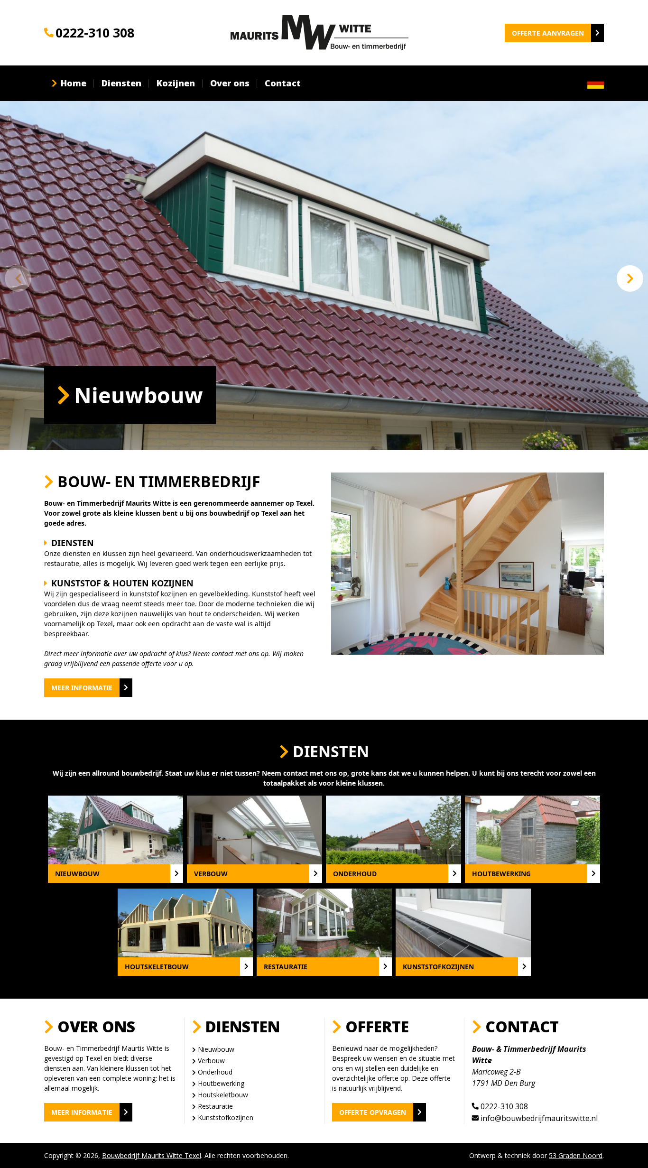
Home (73, 83)
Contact (283, 83)
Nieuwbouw (216, 1049)
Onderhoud (215, 1071)
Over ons (230, 83)
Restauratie (215, 1106)
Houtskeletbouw (223, 1094)
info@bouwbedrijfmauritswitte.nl (539, 1118)
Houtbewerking (221, 1083)
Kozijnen (176, 83)
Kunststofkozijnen (225, 1117)
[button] (630, 278)
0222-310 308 (95, 32)
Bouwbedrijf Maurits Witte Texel (151, 1155)
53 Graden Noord (575, 1155)
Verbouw (211, 1060)
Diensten (121, 83)
